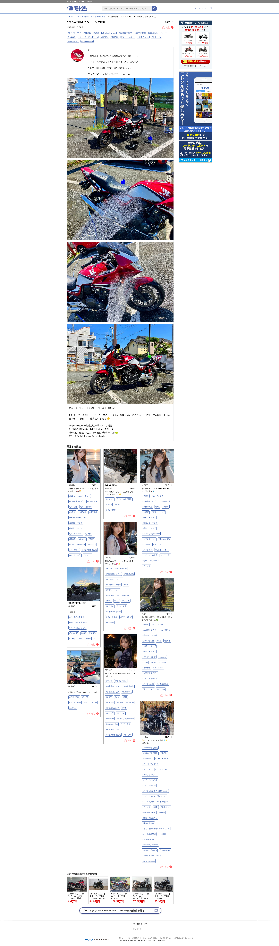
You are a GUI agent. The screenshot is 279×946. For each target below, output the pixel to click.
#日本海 (72, 539)
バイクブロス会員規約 (149, 938)
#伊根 (157, 507)
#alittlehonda (73, 41)
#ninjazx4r (82, 539)
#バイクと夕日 (75, 555)
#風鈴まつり (165, 807)
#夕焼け (88, 534)
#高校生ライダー (161, 550)
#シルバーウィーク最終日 (79, 33)
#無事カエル (143, 37)
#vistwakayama (165, 850)
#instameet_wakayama (150, 845)
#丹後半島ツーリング (77, 518)
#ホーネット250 (75, 639)
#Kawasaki (81, 544)
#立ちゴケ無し (127, 37)
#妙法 (117, 697)
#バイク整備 (111, 510)
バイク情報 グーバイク (139, 929)
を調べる (194, 61)
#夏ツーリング (155, 561)
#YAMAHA (73, 633)
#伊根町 (166, 507)
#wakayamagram (148, 839)
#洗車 (96, 33)
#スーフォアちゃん (150, 775)
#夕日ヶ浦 (73, 507)
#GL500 (109, 505)
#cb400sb (71, 37)
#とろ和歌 (163, 834)
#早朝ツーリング (149, 528)
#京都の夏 (130, 702)
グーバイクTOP (73, 17)
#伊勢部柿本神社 (149, 812)
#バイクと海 (165, 555)
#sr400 (83, 633)
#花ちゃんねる (148, 823)
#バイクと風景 (111, 617)
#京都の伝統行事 (112, 708)
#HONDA (153, 33)
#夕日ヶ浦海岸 (86, 507)
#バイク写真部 (148, 802)
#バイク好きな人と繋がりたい (154, 796)
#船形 (124, 697)
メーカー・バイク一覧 (203, 8)
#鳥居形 (120, 702)
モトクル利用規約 (133, 938)
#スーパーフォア (161, 759)
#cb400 (164, 33)
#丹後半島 (93, 512)
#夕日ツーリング (75, 534)
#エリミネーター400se (151, 534)
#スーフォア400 (161, 769)
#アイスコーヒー (90, 702)
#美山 (159, 641)
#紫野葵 (72, 496)
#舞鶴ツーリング (112, 595)
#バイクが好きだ (149, 785)
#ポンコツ (110, 499)
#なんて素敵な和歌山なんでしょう (156, 829)
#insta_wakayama (149, 861)
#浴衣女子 (110, 713)
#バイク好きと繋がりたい (79, 622)
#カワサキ (92, 544)
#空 (95, 639)
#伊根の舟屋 (147, 507)
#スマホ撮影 (140, 33)
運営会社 (121, 938)
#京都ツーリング (75, 523)
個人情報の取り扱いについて (183, 938)
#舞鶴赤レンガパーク (114, 579)
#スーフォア (147, 769)
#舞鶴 (126, 585)
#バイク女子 (74, 550)
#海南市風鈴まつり (150, 818)
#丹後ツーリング (149, 518)
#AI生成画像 (92, 501)
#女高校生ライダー (150, 673)
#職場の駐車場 (125, 33)
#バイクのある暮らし (77, 628)
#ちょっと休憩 (75, 702)
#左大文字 (110, 702)
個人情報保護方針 (165, 938)
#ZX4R (91, 539)
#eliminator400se (164, 539)
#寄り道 (85, 697)
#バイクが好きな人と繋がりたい (155, 791)
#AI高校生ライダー (76, 501)
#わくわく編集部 (149, 834)
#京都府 (146, 512)
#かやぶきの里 (148, 641)
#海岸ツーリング (75, 528)
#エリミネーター (149, 539)
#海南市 (162, 812)
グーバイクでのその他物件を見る (113, 910)
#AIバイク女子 (84, 496)
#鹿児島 (88, 639)
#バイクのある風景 (89, 550)
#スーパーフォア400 (150, 764)
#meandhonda (87, 41)
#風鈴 (155, 807)
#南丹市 (167, 641)
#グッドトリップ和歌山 (152, 856)
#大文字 (109, 697)
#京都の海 (82, 512)
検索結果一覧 (100, 17)
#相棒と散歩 (74, 697)
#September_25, (109, 33)
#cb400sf (164, 753)
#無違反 (114, 37)
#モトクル (156, 37)
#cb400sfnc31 (147, 759)
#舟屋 (145, 561)
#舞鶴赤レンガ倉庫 (113, 585)
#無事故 (104, 37)
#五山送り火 (127, 692)
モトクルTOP (87, 17)
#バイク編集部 (162, 802)
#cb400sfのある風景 (150, 748)
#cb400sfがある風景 (150, 753)
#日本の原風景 (162, 684)
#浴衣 (124, 708)
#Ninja (71, 544)
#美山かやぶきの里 (150, 635)
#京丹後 (72, 512)
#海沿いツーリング (150, 523)
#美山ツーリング (149, 652)
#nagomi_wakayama (150, 850)
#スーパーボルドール (88, 37)
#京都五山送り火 (112, 692)
